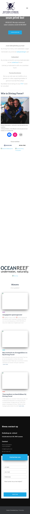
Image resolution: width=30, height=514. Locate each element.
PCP (22, 84)
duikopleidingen (21, 52)
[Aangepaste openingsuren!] (15, 301)
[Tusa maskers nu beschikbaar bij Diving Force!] (15, 380)
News (3, 312)
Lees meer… (6, 364)
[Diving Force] (11, 8)
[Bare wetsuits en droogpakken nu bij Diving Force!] (15, 338)
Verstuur (15, 494)
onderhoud (15, 62)
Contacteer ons (15, 32)
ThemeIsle (21, 510)
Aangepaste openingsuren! (12, 315)
